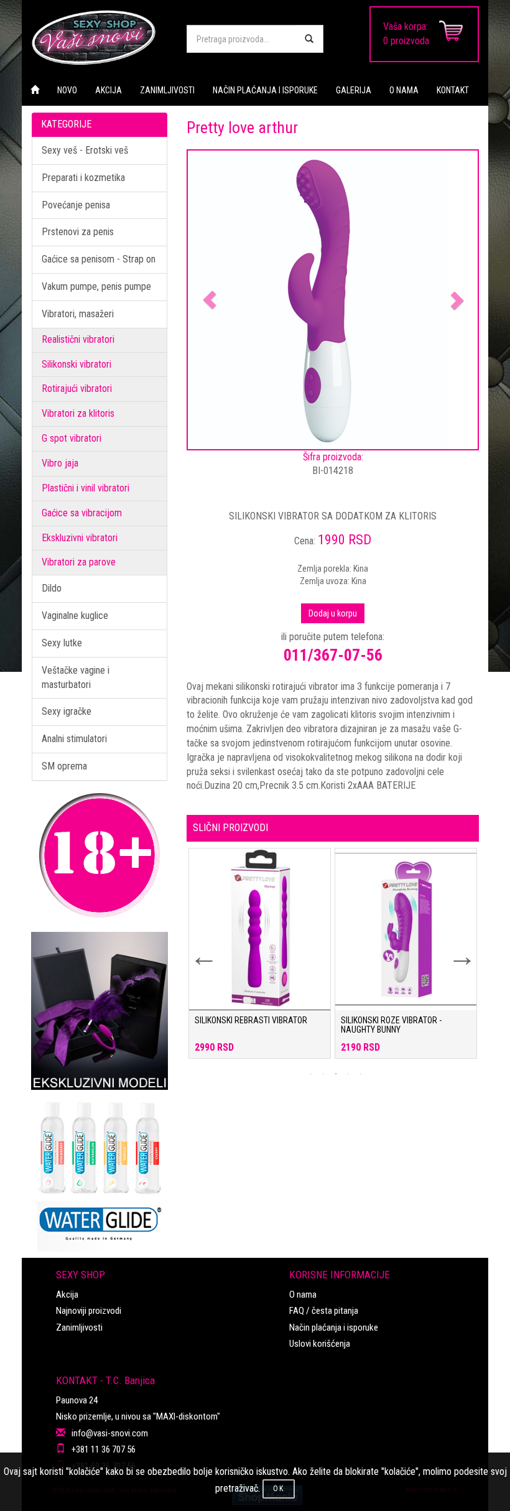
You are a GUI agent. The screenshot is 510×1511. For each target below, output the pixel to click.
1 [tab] (311, 1073)
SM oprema (64, 766)
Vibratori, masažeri (78, 314)
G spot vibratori (71, 438)
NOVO (67, 90)
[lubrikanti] (99, 1171)
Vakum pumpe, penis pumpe (96, 286)
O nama (303, 1294)
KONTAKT (453, 90)
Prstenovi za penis (78, 232)
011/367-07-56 (333, 655)
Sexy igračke (66, 711)
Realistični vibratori (78, 339)
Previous (196, 948)
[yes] (309, 39)
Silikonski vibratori (76, 364)
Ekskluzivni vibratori (80, 538)
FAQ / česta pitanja (323, 1310)
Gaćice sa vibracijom (82, 513)
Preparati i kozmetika (83, 178)
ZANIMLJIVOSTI (167, 90)
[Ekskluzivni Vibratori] (99, 1011)
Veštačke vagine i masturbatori (75, 677)
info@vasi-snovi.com (110, 1433)
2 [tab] (323, 1073)
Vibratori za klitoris (78, 413)
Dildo (52, 588)
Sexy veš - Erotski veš (85, 150)
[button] (209, 300)
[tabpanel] (260, 959)
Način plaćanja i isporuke (333, 1327)
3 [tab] (336, 1073)
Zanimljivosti (79, 1327)
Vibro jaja (60, 463)
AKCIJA (108, 90)
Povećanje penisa (76, 205)
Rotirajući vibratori (77, 388)
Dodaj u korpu (332, 613)
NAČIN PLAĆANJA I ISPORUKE (265, 90)
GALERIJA (353, 90)
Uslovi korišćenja (319, 1343)
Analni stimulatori (74, 739)
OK (278, 1488)
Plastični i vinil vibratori (85, 488)
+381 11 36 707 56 (104, 1449)
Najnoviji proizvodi (88, 1310)
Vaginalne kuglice (75, 615)
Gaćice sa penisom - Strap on (98, 259)
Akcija (67, 1294)
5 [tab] (361, 1073)
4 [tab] (348, 1073)
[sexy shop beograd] (99, 37)
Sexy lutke (62, 643)
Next (454, 948)
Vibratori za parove (79, 562)
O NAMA (404, 90)
